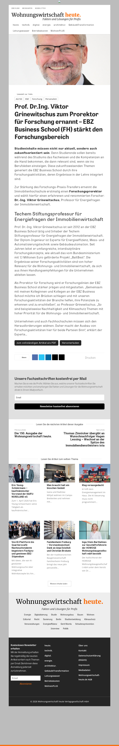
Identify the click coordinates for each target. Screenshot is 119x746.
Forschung (37, 99)
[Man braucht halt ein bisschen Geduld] (59, 473)
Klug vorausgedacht (93, 485)
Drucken (90, 357)
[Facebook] (35, 357)
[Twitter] (42, 357)
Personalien (51, 99)
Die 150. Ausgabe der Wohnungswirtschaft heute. (33, 435)
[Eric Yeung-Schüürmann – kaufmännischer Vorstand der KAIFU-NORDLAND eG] (24, 473)
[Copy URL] (62, 357)
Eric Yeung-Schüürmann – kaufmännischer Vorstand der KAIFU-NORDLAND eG (23, 491)
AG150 (19, 99)
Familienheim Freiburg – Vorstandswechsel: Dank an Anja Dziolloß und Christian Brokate (59, 546)
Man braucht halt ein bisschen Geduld (58, 486)
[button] (107, 8)
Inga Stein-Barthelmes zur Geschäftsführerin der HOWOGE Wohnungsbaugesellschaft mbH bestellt (94, 548)
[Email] (55, 357)
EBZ (27, 99)
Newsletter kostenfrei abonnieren (59, 406)
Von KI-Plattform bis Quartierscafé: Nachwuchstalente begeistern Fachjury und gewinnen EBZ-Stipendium (23, 549)
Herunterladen (70, 342)
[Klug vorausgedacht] (94, 473)
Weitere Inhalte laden (58, 583)
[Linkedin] (48, 357)
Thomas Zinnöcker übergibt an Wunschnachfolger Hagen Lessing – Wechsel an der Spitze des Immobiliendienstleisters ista (83, 439)
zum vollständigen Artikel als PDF (36, 342)
